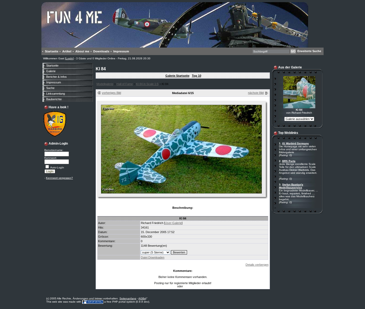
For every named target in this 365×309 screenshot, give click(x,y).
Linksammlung (55, 93)
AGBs (142, 298)
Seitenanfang (127, 298)
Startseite (51, 51)
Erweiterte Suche (309, 51)
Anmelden (190, 286)
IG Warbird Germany (295, 143)
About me (82, 51)
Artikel (66, 51)
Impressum (121, 51)
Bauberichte (54, 99)
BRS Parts (289, 161)
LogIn (69, 58)
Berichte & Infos (56, 76)
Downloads (101, 51)
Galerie (51, 71)
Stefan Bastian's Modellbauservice (291, 186)
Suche (50, 88)
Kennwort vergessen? (59, 177)
